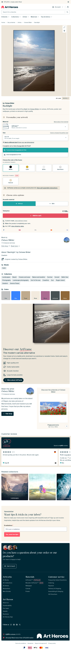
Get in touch (11, 566)
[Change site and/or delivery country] (68, 1)
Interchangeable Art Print (13, 154)
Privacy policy (52, 643)
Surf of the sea (35, 280)
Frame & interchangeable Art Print (16, 150)
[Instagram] (11, 625)
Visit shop (4, 246)
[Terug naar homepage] (9, 7)
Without (20, 203)
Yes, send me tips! (12, 534)
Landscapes (6, 277)
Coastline (46, 280)
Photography (6, 280)
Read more (14, 246)
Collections (15, 17)
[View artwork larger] (64, 27)
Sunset (57, 277)
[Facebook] (17, 625)
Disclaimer (30, 643)
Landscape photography (20, 280)
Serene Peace (14, 283)
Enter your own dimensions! (19, 142)
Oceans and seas (24, 277)
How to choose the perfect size (59, 133)
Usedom (5, 283)
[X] (20, 625)
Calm (4, 268)
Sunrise (49, 277)
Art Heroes (8, 599)
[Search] (67, 12)
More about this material (61, 122)
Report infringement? (41, 643)
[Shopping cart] (68, 7)
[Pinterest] (14, 625)
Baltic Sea (65, 277)
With (53, 203)
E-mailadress (8, 525)
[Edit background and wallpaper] (64, 30)
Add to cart (37, 215)
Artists (25, 17)
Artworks (4, 17)
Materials (34, 17)
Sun (52, 280)
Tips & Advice (45, 17)
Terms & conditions (20, 643)
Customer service (56, 577)
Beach (14, 277)
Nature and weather (38, 277)
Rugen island (60, 280)
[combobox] (33, 12)
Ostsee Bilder (9, 103)
